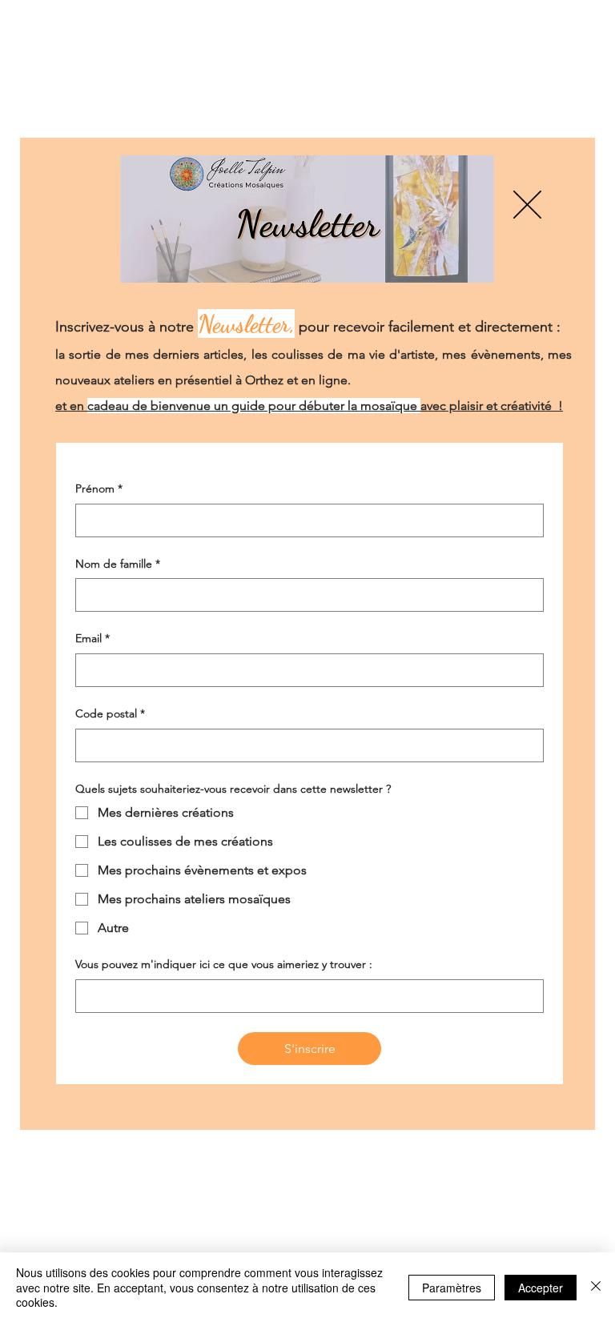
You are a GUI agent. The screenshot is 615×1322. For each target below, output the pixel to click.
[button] (527, 188)
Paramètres (451, 1288)
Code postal (110, 730)
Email (92, 655)
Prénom (99, 505)
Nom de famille (117, 580)
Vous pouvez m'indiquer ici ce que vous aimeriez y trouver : (223, 981)
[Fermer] (595, 1287)
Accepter (540, 1288)
